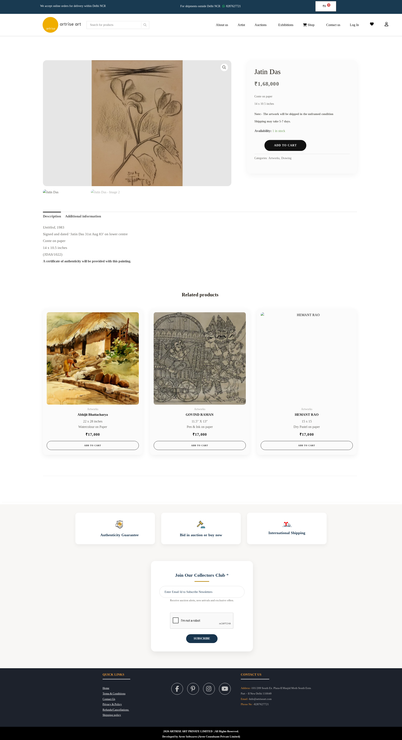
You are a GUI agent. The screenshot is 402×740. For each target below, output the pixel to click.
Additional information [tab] (83, 216)
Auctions (261, 25)
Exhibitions (285, 25)
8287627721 (233, 6)
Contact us (333, 25)
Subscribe (202, 638)
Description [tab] (52, 216)
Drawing (286, 158)
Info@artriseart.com (260, 699)
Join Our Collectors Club (202, 575)
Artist (241, 25)
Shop (310, 25)
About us (222, 25)
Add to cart (285, 145)
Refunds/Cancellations (116, 709)
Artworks (274, 158)
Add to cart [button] (92, 445)
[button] (261, 25)
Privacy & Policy (112, 704)
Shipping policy (112, 715)
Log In (354, 25)
